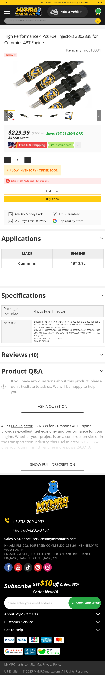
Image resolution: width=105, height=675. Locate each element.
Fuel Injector (22, 425)
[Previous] (6, 2)
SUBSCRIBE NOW (88, 603)
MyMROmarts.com (17, 664)
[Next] (98, 2)
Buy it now (52, 199)
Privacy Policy (52, 664)
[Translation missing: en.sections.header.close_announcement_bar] (101, 2)
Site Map (36, 664)
